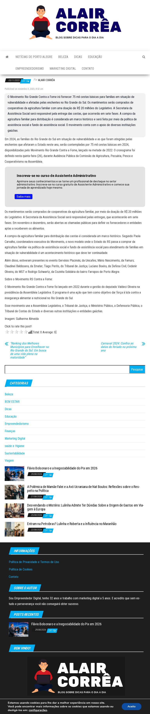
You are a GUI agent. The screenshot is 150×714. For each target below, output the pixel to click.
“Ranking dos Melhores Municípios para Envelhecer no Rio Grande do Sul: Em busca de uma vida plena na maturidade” (29, 350)
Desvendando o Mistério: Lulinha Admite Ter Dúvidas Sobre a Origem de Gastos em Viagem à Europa (85, 507)
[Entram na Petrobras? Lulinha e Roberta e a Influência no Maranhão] (14, 529)
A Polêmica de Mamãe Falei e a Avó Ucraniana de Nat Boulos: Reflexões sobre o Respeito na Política (83, 489)
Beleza (63, 57)
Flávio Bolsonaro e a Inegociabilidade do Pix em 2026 (62, 468)
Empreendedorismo (29, 68)
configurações (38, 710)
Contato (88, 68)
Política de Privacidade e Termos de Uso (34, 562)
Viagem (9, 460)
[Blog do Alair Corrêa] (7, 57)
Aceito (132, 706)
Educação (95, 57)
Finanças (10, 431)
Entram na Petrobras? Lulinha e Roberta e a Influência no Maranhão (71, 524)
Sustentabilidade (15, 453)
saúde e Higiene (14, 446)
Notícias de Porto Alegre (33, 57)
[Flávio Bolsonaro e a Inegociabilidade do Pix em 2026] (14, 473)
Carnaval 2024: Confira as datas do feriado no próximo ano (118, 347)
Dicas (78, 57)
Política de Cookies (20, 569)
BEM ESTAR (12, 402)
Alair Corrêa (46, 80)
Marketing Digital (63, 68)
